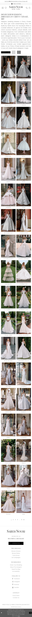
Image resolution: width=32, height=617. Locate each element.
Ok (30, 612)
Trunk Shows (15, 555)
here (19, 616)
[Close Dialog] (1, 613)
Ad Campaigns (16, 557)
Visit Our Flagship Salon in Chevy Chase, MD (16, 1)
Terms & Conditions (16, 604)
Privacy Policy (6, 604)
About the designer (16, 567)
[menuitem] (16, 4)
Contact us (16, 543)
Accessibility (16, 571)
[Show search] (26, 8)
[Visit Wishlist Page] (5, 8)
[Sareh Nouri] (16, 8)
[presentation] (8, 67)
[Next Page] (24, 519)
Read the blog (16, 569)
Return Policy (26, 604)
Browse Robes (16, 553)
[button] (2, 7)
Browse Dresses (16, 551)
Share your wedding (16, 565)
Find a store (16, 595)
